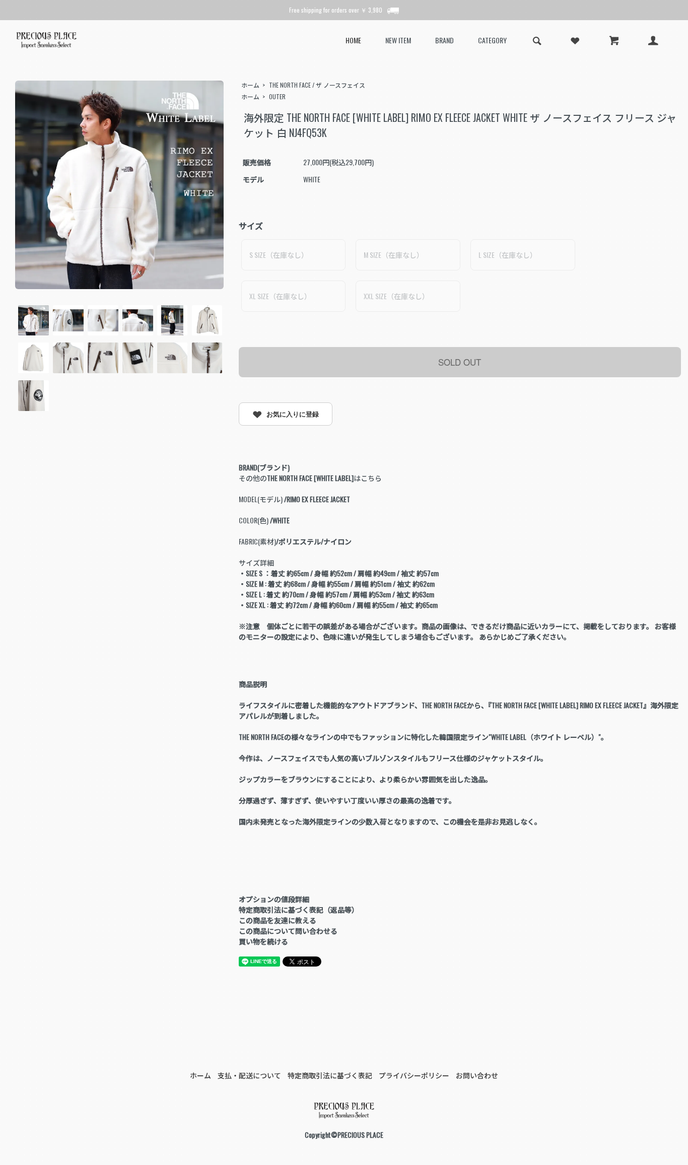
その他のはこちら (310, 477)
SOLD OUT (459, 362)
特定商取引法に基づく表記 (330, 1075)
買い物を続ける (263, 941)
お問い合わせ (477, 1075)
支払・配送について (249, 1075)
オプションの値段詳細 (274, 899)
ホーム (250, 85)
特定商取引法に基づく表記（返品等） (299, 909)
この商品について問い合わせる (288, 930)
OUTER (277, 96)
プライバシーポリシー (414, 1075)
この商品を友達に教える (277, 920)
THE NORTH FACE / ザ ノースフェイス (317, 85)
